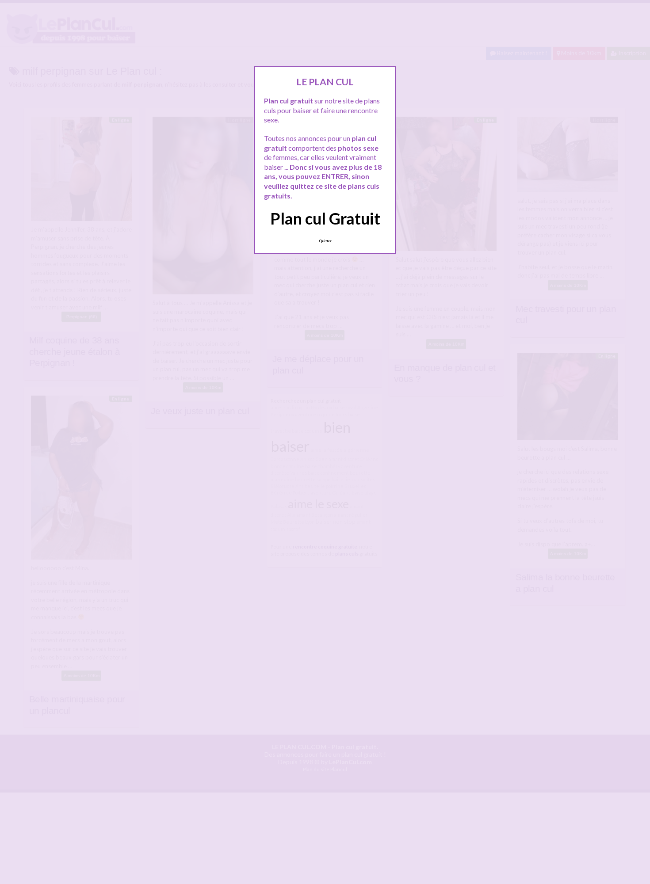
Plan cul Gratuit (325, 218)
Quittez (325, 241)
